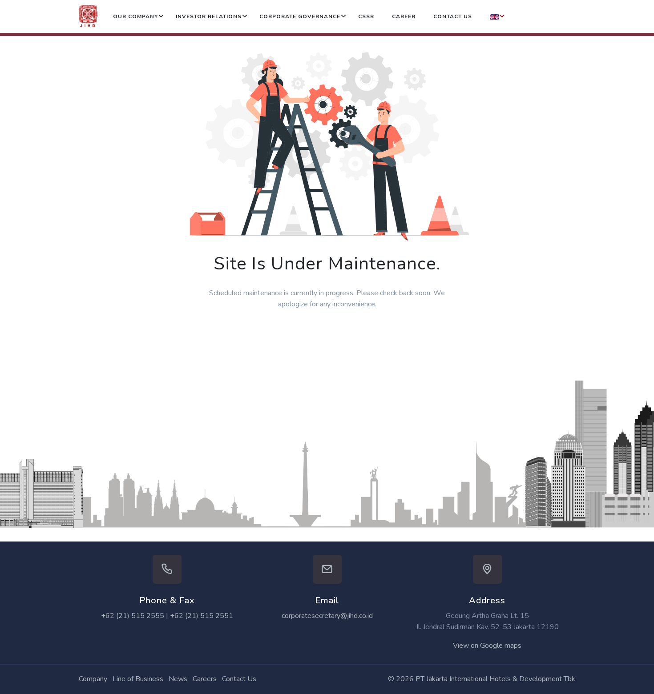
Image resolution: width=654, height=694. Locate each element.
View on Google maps (487, 645)
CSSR (366, 16)
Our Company (135, 16)
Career (404, 16)
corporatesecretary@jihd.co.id (327, 616)
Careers (205, 679)
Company (93, 679)
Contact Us (452, 16)
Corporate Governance (299, 16)
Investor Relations (209, 16)
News (178, 679)
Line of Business (138, 679)
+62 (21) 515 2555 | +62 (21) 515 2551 (167, 616)
